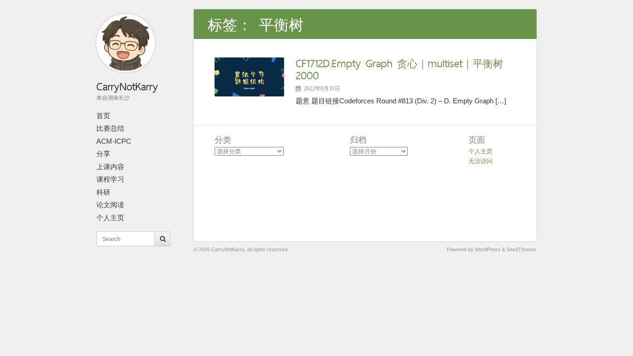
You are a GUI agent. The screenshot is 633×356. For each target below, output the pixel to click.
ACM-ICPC (113, 141)
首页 (103, 116)
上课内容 (110, 167)
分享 (103, 154)
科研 (103, 192)
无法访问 (480, 161)
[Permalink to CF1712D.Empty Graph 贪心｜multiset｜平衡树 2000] (249, 94)
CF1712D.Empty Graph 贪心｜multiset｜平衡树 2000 (399, 69)
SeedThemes (521, 249)
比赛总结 (110, 128)
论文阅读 (110, 205)
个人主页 (110, 218)
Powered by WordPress (473, 249)
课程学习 (110, 179)
